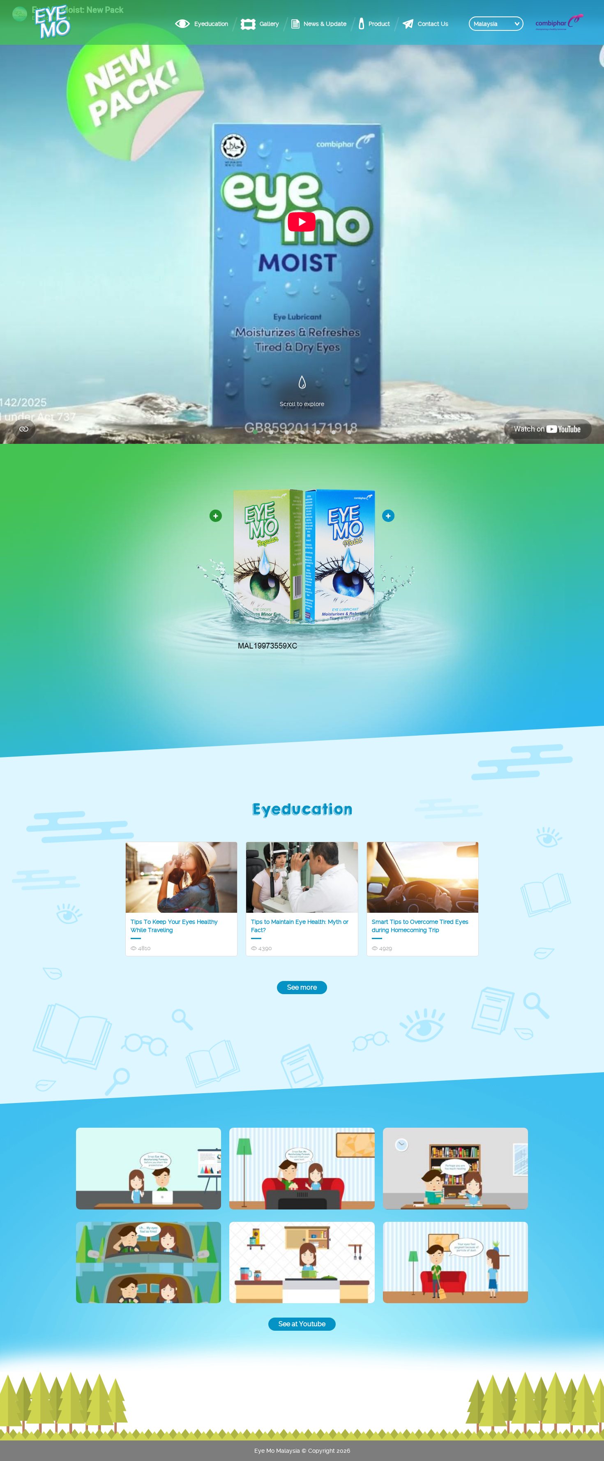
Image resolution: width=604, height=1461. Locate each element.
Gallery (269, 24)
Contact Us (433, 24)
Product (379, 24)
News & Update (325, 24)
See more (302, 987)
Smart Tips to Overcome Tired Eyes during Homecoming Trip (420, 926)
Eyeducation (211, 24)
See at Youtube (302, 1324)
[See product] (388, 516)
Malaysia (486, 24)
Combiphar (559, 22)
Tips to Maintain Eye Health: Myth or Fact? (299, 926)
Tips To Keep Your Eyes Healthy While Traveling (174, 926)
